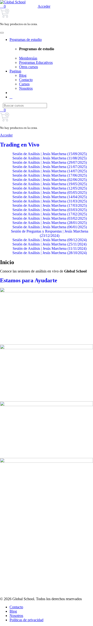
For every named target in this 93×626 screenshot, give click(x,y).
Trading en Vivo (19, 145)
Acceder (44, 6)
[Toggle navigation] (2, 32)
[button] (3, 6)
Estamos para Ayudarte (28, 280)
